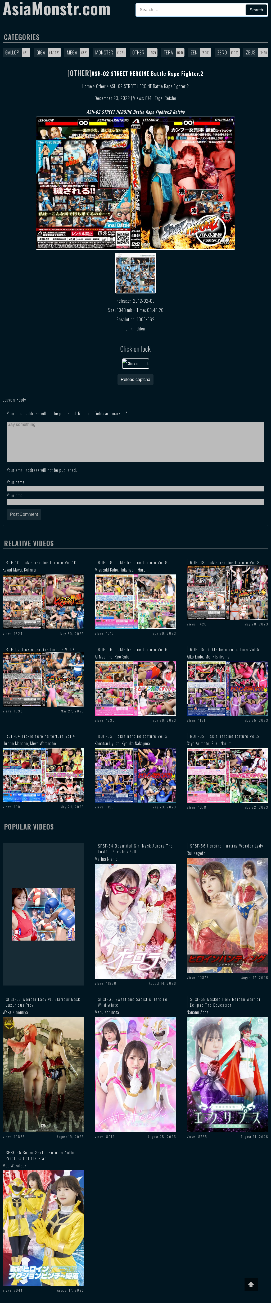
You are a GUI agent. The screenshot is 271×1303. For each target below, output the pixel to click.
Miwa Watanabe (43, 743)
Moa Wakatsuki (15, 1165)
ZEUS (251, 52)
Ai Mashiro (103, 656)
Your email (16, 495)
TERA (168, 52)
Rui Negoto (196, 853)
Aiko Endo (195, 656)
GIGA (41, 52)
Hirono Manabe (15, 743)
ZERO (222, 52)
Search (256, 10)
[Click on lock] (135, 363)
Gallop (12, 52)
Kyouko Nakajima (136, 743)
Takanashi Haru (133, 570)
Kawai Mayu (12, 570)
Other (138, 52)
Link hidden (135, 328)
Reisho (170, 98)
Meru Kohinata (107, 1012)
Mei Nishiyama (217, 656)
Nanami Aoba (198, 1012)
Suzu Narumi (222, 743)
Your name (16, 482)
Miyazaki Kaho (106, 570)
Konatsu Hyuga (107, 743)
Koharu (30, 570)
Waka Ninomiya (15, 1012)
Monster (104, 52)
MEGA (72, 52)
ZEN (194, 52)
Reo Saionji (124, 656)
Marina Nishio (106, 859)
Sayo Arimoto (198, 743)
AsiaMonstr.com (57, 8)
